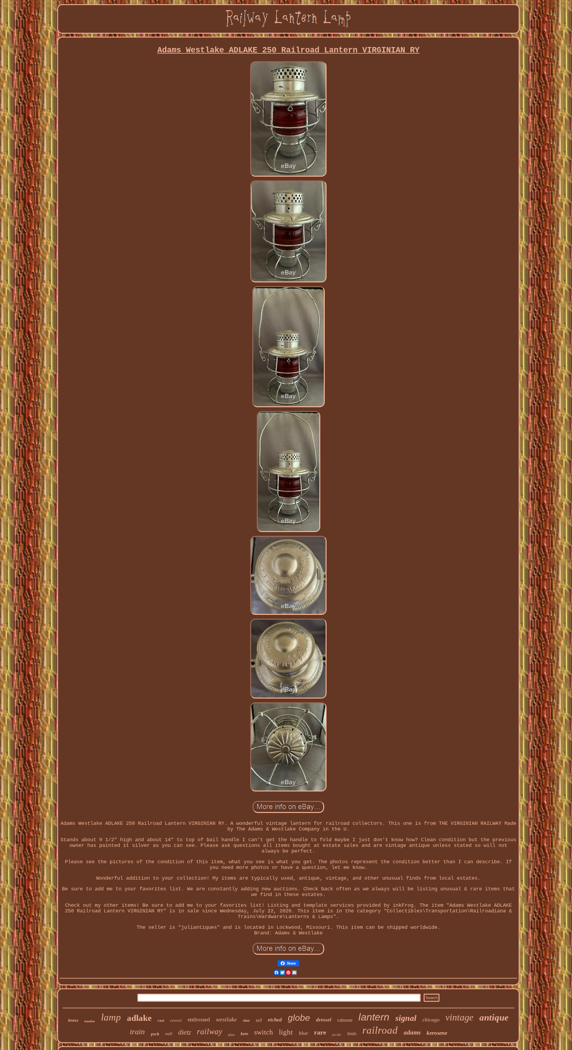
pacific (336, 1034)
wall (168, 1034)
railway (209, 1031)
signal (405, 1018)
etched (275, 1020)
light (286, 1032)
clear (246, 1020)
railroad (380, 1030)
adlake (139, 1018)
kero (244, 1034)
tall (259, 1020)
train (137, 1031)
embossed (199, 1019)
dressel (323, 1020)
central (176, 1020)
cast (161, 1020)
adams (412, 1032)
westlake (226, 1019)
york (155, 1034)
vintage (459, 1017)
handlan (89, 1021)
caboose (344, 1020)
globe (299, 1018)
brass (73, 1020)
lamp (111, 1017)
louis (351, 1033)
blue (303, 1033)
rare (320, 1032)
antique (494, 1017)
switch (263, 1032)
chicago (430, 1020)
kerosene (437, 1033)
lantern (373, 1017)
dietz (184, 1032)
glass (231, 1034)
